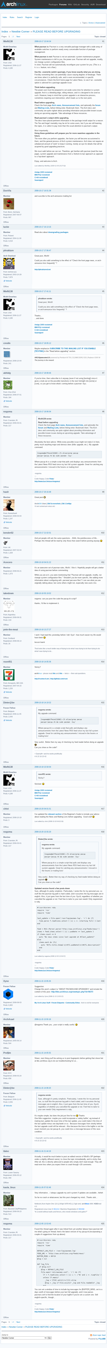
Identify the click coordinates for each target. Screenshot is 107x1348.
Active (91, 23)
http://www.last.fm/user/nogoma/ (47, 481)
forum (97, 105)
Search (20, 17)
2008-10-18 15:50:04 (43, 767)
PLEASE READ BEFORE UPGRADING (56, 31)
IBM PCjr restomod (42, 175)
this (54, 673)
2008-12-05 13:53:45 (43, 1224)
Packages (53, 4)
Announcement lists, (71, 105)
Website (9, 281)
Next (18, 37)
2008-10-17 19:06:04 (43, 412)
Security (85, 4)
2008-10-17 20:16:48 (43, 492)
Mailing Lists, (44, 108)
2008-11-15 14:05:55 (43, 1053)
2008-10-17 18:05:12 (43, 343)
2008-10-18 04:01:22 (43, 562)
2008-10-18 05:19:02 (43, 593)
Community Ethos (73, 1003)
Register (28, 17)
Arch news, (57, 105)
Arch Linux (14, 4)
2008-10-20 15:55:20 (43, 832)
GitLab (76, 4)
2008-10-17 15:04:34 (43, 41)
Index (5, 17)
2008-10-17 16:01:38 (43, 191)
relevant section (55, 814)
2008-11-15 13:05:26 (43, 981)
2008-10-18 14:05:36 (43, 662)
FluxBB (102, 1339)
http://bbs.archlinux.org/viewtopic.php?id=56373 (72, 992)
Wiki (70, 4)
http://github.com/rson (59, 679)
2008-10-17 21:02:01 (43, 533)
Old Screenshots (54, 504)
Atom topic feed (99, 1335)
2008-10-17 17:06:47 (43, 250)
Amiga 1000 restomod (43, 172)
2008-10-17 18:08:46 (43, 373)
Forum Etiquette (58, 1003)
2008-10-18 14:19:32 (43, 703)
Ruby (51, 479)
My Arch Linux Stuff (42, 1003)
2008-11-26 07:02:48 (43, 1187)
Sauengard (39, 180)
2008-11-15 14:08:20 (43, 1088)
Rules (12, 17)
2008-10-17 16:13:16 (43, 227)
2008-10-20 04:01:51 (43, 809)
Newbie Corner (21, 31)
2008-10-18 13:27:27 (43, 629)
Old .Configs (66, 504)
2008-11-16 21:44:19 (43, 1151)
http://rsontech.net (42, 679)
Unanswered (100, 23)
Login (37, 17)
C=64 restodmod (41, 178)
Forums (63, 4)
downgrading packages (58, 232)
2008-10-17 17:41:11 (43, 291)
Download (101, 4)
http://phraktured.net (43, 269)
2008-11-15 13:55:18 (43, 1019)
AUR (92, 4)
